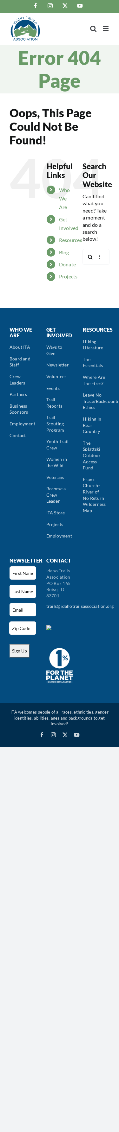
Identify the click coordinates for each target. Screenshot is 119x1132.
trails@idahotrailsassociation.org (80, 606)
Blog (64, 252)
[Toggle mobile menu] (106, 28)
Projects (68, 276)
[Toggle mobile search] (93, 28)
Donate (67, 264)
